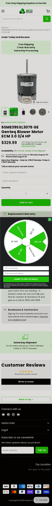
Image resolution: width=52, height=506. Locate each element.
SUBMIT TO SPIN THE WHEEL (26, 279)
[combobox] (25, 268)
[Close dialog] (49, 219)
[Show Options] (47, 268)
